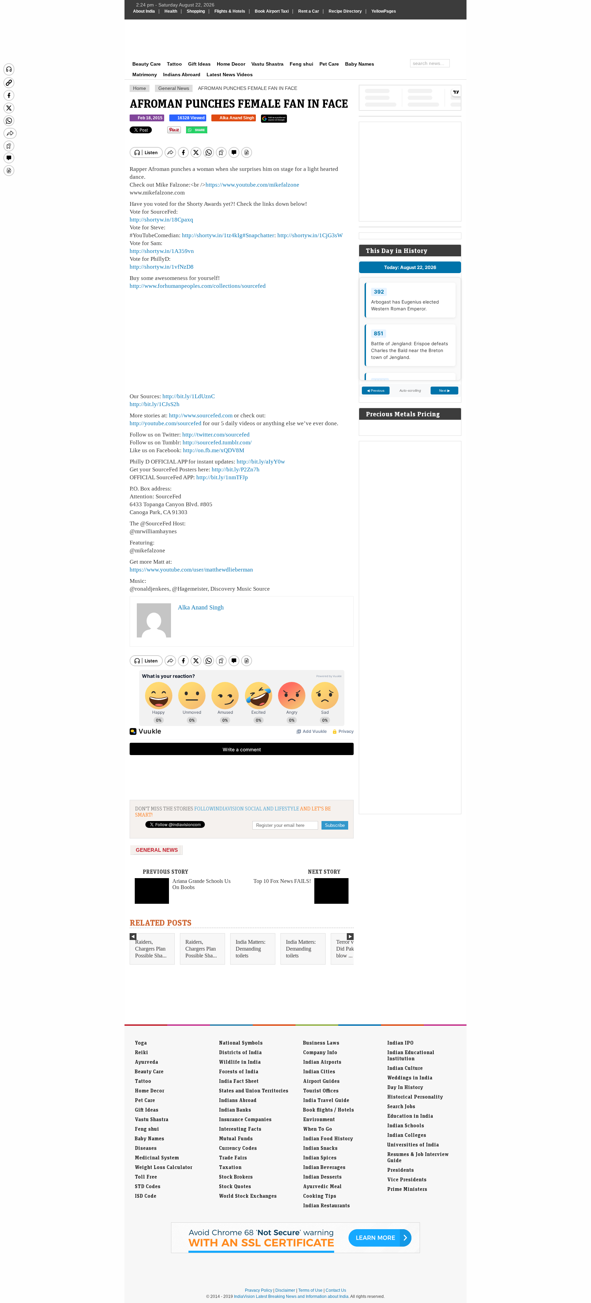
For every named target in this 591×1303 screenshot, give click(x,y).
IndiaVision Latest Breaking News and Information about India (291, 1296)
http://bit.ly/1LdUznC (188, 396)
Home (139, 88)
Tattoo (174, 64)
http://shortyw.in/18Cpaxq (161, 219)
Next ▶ (444, 390)
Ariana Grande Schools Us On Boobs (201, 884)
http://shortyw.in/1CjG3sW (310, 235)
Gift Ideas (199, 64)
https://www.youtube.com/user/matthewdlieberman (191, 569)
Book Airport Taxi (272, 11)
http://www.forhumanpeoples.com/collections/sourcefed (198, 286)
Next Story (324, 872)
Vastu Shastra (267, 64)
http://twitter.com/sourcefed (216, 434)
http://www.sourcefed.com (201, 415)
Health (171, 11)
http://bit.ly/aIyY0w (261, 461)
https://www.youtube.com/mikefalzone (252, 184)
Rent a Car (308, 11)
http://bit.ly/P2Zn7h (236, 469)
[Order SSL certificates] (295, 1251)
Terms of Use (310, 1290)
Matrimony (144, 74)
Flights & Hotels (229, 11)
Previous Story (165, 872)
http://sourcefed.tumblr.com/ (217, 442)
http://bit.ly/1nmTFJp (222, 477)
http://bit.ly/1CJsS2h (155, 404)
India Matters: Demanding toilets (250, 948)
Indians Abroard (181, 74)
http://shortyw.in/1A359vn (162, 251)
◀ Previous (375, 390)
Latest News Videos (230, 74)
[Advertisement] (342, 38)
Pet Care (329, 64)
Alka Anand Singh (237, 118)
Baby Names (359, 64)
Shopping (196, 11)
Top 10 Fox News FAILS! (282, 881)
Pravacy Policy (258, 1290)
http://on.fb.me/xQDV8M (213, 450)
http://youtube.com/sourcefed (165, 423)
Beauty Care (146, 64)
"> (209, 131)
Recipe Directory (345, 11)
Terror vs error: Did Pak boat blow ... (352, 948)
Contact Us (336, 1290)
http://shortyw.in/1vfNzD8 (162, 266)
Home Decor (231, 64)
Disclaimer (285, 1290)
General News (173, 88)
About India (144, 11)
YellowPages (383, 11)
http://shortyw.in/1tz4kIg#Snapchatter (228, 235)
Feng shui (301, 64)
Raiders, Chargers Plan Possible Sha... (151, 948)
